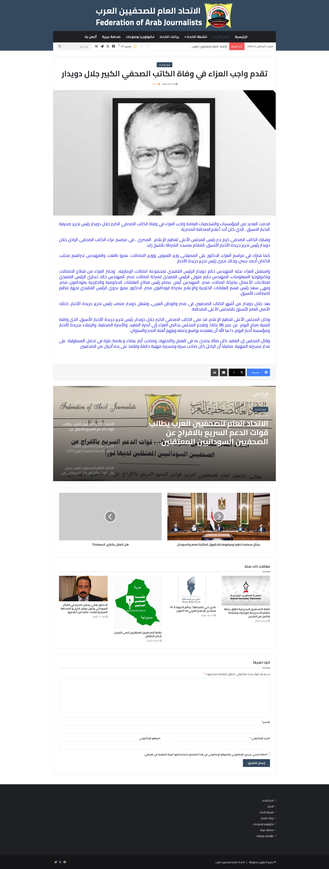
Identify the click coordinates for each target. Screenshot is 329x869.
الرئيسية (241, 37)
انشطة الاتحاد (197, 37)
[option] (164, 433)
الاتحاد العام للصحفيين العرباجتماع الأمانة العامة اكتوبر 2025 (212, 428)
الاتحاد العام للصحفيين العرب (230, 862)
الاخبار (271, 806)
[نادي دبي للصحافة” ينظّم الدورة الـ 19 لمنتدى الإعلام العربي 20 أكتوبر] (191, 589)
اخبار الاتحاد (221, 37)
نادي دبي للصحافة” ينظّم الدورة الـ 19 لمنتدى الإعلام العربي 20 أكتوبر (192, 609)
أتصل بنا (91, 37)
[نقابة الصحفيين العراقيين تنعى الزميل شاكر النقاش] (137, 602)
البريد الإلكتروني (260, 738)
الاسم (265, 722)
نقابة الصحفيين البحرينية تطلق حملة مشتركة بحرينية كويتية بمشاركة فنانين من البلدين (247, 613)
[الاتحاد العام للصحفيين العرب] (164, 15)
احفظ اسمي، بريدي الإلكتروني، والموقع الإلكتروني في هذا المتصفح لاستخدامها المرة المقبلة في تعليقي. (205, 754)
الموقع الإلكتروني (149, 738)
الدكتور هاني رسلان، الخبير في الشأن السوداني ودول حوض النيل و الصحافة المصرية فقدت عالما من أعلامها (84, 608)
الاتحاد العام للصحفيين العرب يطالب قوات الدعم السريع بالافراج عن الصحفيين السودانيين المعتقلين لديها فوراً (160, 46)
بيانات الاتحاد (169, 37)
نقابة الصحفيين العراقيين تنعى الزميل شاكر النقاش (138, 634)
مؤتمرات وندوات (265, 836)
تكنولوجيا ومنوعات (140, 37)
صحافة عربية (111, 37)
